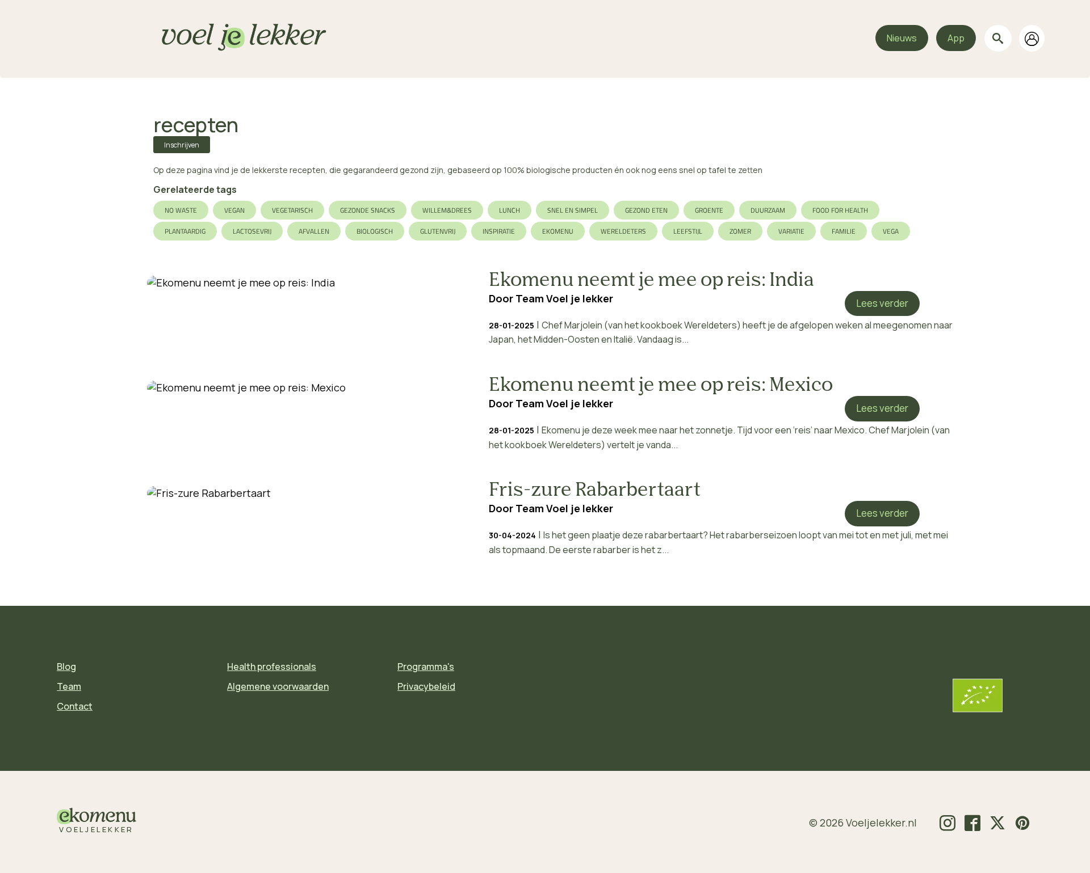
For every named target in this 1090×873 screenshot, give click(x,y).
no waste (181, 210)
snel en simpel (572, 210)
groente (709, 210)
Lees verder (882, 303)
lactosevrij (252, 231)
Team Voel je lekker (564, 298)
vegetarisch (292, 210)
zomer (740, 231)
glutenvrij (437, 231)
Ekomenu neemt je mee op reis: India (651, 281)
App (956, 38)
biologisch (375, 231)
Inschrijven (181, 145)
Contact (75, 706)
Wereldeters (623, 231)
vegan (234, 210)
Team (69, 686)
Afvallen (314, 231)
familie (844, 231)
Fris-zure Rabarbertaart (595, 491)
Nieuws (902, 38)
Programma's (425, 666)
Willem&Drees (447, 210)
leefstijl (687, 231)
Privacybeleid (426, 686)
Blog (66, 666)
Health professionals (271, 666)
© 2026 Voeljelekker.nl (863, 822)
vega (891, 231)
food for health (840, 210)
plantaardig (185, 231)
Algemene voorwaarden (278, 686)
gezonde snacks (367, 210)
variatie (791, 231)
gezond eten (646, 210)
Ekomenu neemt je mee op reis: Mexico (661, 386)
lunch (509, 210)
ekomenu (557, 231)
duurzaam (768, 210)
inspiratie (499, 231)
